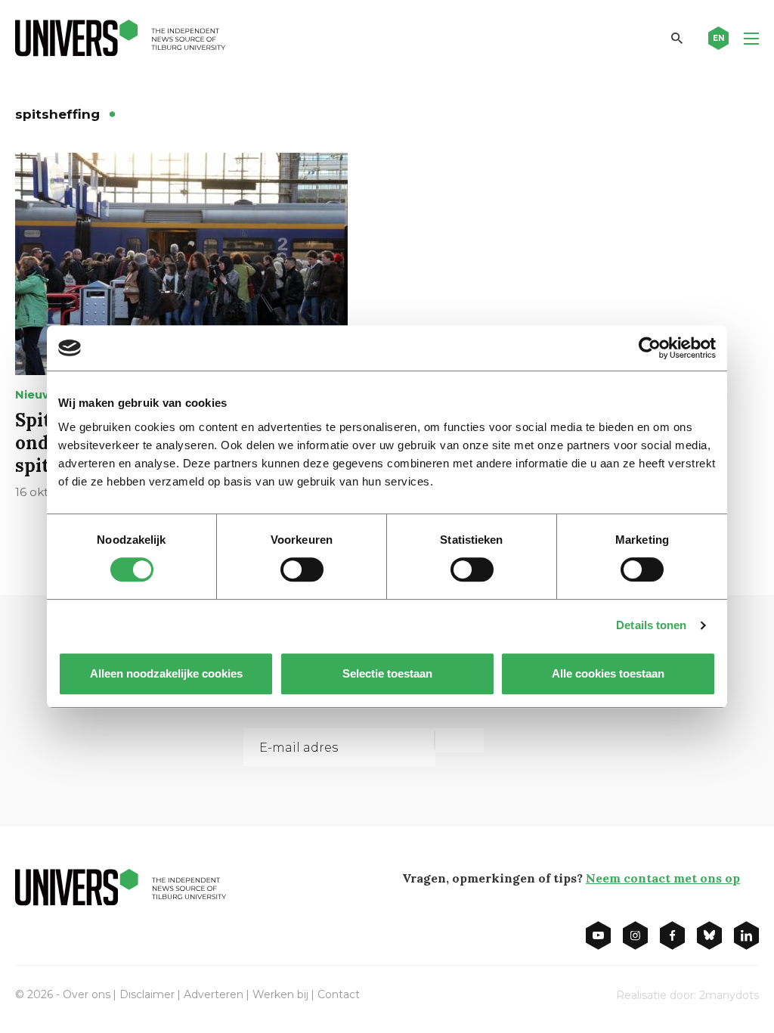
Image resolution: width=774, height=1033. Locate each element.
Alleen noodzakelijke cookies (166, 673)
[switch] (302, 569)
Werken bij (280, 994)
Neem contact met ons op (663, 878)
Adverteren (213, 994)
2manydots (729, 995)
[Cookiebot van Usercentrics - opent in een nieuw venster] (650, 348)
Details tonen (651, 625)
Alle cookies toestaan (608, 673)
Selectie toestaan (387, 673)
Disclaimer (147, 994)
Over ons (86, 994)
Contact (338, 994)
